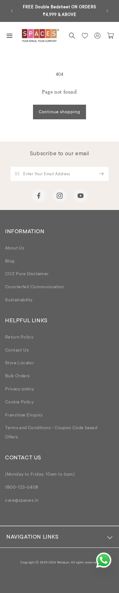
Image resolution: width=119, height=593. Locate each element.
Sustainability (19, 300)
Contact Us (17, 350)
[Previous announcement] (12, 11)
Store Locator (19, 363)
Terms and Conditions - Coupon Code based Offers (51, 433)
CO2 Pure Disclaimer (27, 274)
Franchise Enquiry (24, 415)
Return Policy (19, 337)
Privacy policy (19, 389)
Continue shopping (59, 112)
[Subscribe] (102, 173)
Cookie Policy (19, 402)
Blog (10, 261)
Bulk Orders (17, 376)
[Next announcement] (107, 11)
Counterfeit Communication (34, 287)
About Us (14, 248)
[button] (72, 36)
